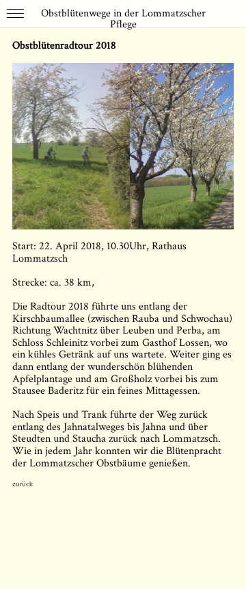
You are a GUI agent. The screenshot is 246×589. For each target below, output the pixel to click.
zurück (22, 484)
